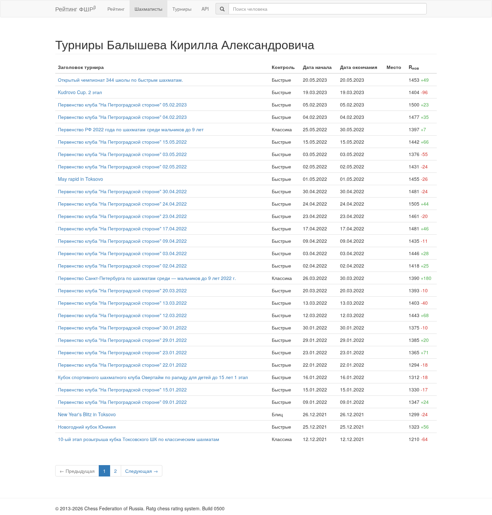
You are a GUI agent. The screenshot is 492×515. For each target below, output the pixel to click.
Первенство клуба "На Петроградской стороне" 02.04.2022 (122, 265)
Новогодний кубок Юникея (87, 426)
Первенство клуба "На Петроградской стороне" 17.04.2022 (122, 228)
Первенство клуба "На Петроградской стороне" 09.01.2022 (122, 401)
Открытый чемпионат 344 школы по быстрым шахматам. (120, 79)
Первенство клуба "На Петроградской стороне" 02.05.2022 (122, 166)
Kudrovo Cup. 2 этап (80, 92)
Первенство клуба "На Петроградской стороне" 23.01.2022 (122, 352)
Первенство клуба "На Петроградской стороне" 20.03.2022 (122, 290)
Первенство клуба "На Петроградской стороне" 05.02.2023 (122, 104)
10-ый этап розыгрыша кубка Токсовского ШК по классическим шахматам (138, 439)
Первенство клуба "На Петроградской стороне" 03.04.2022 (122, 253)
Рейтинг (116, 8)
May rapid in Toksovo (80, 178)
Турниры (181, 8)
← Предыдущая (77, 470)
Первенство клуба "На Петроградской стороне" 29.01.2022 (122, 340)
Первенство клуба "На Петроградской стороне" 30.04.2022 (122, 191)
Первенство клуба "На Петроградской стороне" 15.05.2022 (122, 141)
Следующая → (141, 470)
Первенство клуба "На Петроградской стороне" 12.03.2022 (122, 315)
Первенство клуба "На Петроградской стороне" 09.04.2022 (122, 240)
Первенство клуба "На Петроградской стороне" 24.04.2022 (122, 203)
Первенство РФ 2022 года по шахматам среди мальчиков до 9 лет (130, 129)
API (205, 8)
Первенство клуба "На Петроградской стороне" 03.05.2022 (122, 154)
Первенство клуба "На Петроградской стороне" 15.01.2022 (122, 389)
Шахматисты (148, 8)
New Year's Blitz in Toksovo (87, 414)
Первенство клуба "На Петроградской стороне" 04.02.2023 (122, 117)
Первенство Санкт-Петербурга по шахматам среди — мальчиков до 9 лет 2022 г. (147, 278)
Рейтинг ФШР (75, 8)
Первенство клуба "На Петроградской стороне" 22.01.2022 (122, 364)
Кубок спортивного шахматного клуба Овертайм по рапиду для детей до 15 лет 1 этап (153, 377)
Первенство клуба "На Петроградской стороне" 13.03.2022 (122, 302)
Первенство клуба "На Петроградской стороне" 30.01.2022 (122, 327)
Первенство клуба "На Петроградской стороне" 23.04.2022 (122, 216)
